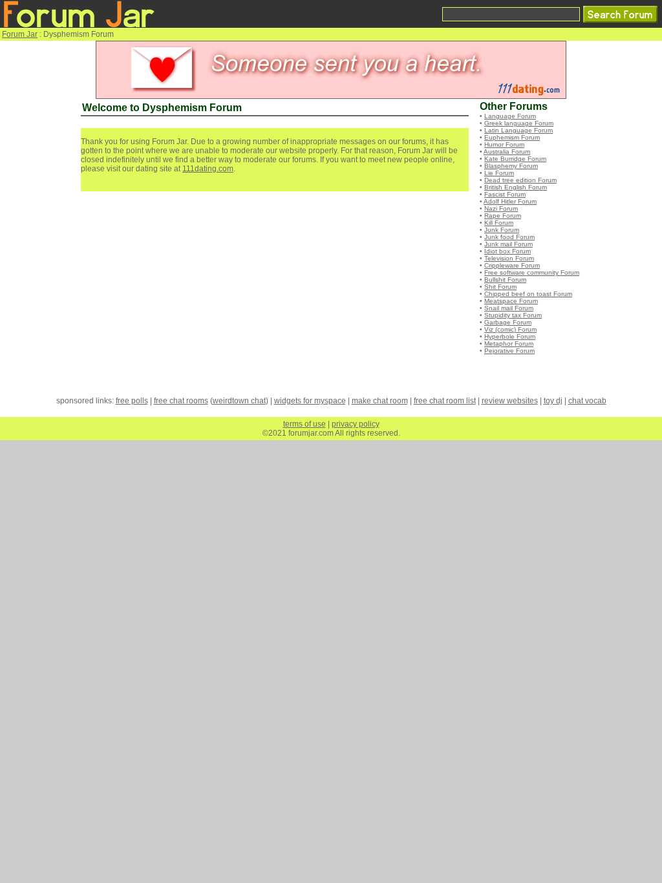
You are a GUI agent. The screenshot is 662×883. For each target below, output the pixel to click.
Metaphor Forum (508, 343)
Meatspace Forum (511, 300)
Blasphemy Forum (511, 165)
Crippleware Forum (512, 265)
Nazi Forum (501, 208)
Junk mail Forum (508, 244)
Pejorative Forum (509, 350)
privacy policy (355, 424)
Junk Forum (501, 229)
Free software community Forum (531, 272)
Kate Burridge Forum (515, 158)
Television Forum (509, 258)
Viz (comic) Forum (510, 329)
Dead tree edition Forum (520, 180)
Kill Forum (498, 222)
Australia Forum (507, 151)
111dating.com (207, 168)
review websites (510, 400)
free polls (132, 400)
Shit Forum (500, 286)
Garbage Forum (507, 322)
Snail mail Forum (508, 308)
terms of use (304, 424)
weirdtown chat (239, 400)
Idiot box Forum (507, 251)
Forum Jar (19, 34)
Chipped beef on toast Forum (528, 293)
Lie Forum (499, 172)
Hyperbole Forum (509, 336)
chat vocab (587, 400)
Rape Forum (502, 215)
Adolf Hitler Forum (510, 201)
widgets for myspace (310, 400)
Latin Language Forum (518, 130)
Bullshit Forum (505, 279)
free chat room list (445, 400)
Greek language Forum (518, 123)
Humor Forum (504, 144)
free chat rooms (181, 400)
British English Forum (515, 187)
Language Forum (510, 116)
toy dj (553, 400)
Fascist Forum (505, 194)
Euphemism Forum (512, 137)
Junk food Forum (509, 236)
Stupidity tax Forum (513, 315)
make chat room (380, 400)
